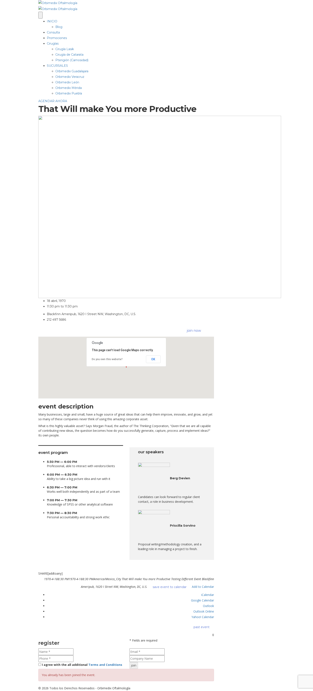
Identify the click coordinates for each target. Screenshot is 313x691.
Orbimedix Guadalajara (71, 71)
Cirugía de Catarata (69, 54)
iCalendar (207, 595)
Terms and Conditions (105, 665)
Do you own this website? (107, 359)
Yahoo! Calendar (202, 617)
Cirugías (53, 43)
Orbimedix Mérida (68, 88)
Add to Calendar (203, 586)
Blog (58, 27)
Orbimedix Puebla (68, 93)
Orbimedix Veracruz (69, 77)
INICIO (52, 21)
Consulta (53, 32)
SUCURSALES (57, 66)
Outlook (208, 606)
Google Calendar (202, 600)
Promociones (57, 38)
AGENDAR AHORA (52, 101)
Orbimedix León (67, 82)
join (133, 665)
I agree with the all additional (82, 665)
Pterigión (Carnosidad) (71, 60)
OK (153, 359)
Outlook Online (203, 611)
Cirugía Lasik (64, 49)
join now (194, 331)
